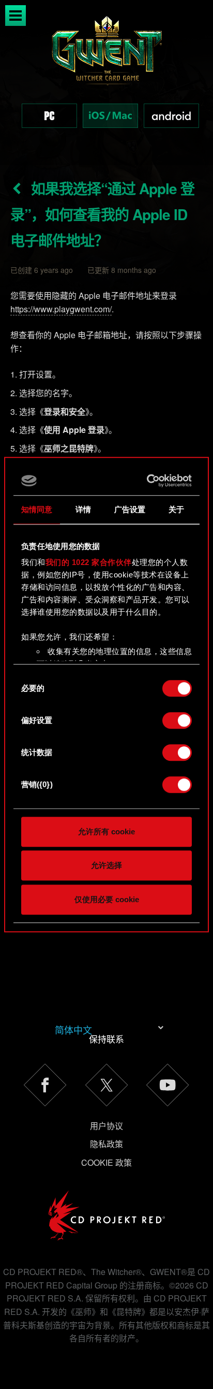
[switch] (177, 720)
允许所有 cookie (106, 831)
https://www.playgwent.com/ (61, 309)
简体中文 (73, 1029)
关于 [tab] (176, 509)
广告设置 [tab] (129, 509)
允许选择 (106, 865)
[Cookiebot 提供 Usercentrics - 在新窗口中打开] (148, 480)
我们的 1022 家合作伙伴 (88, 562)
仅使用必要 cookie (106, 899)
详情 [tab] (83, 509)
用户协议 (106, 1126)
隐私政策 (106, 1144)
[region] (106, 82)
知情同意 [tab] (36, 509)
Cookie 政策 (106, 1162)
